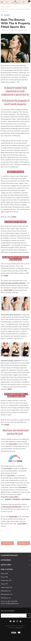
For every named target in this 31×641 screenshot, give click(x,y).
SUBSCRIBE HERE (15, 336)
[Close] (28, 297)
